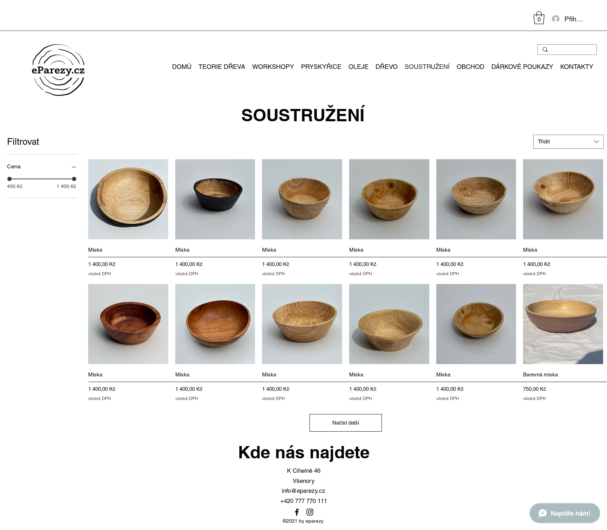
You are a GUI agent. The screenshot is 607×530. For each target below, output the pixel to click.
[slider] (9, 179)
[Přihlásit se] (555, 19)
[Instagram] (309, 512)
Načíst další (345, 423)
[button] (539, 17)
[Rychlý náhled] (128, 199)
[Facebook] (296, 512)
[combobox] (568, 142)
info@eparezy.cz (303, 490)
